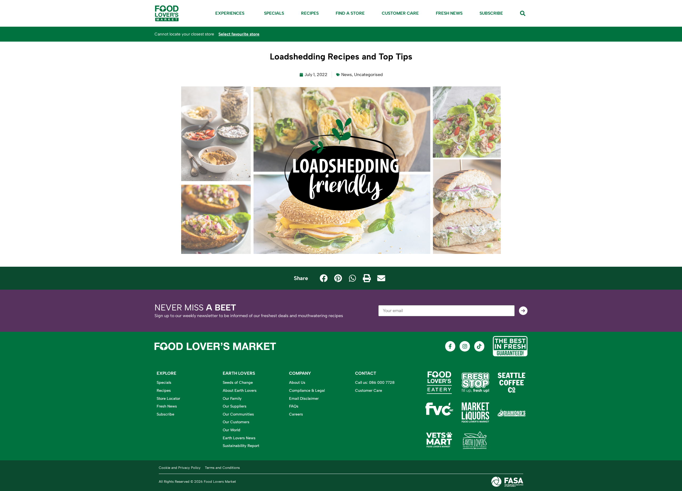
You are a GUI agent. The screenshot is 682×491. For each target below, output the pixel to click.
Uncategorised (368, 74)
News (346, 74)
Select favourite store (238, 34)
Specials (274, 13)
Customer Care (400, 13)
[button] (323, 278)
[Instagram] (465, 346)
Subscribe (491, 13)
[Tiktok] (479, 346)
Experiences (229, 13)
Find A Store (350, 13)
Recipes (310, 13)
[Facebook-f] (450, 346)
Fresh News (449, 13)
